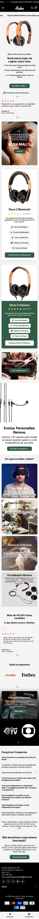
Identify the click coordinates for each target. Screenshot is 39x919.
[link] (19, 143)
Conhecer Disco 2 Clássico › (19, 343)
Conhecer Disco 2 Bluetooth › (19, 255)
